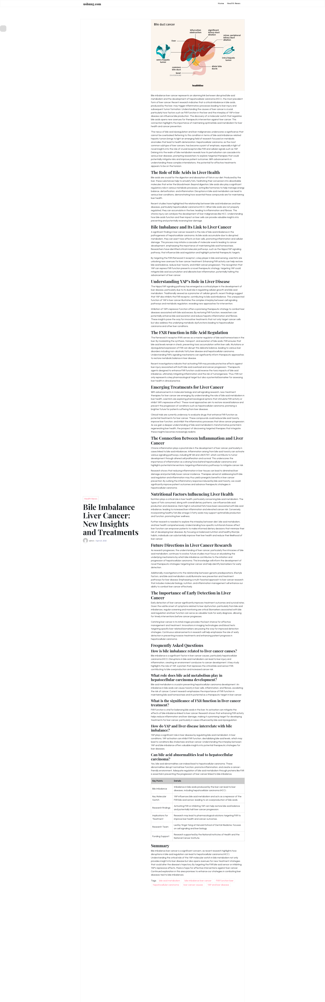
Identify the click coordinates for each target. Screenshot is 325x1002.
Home (221, 3)
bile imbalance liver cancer (198, 880)
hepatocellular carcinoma (166, 884)
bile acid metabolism (169, 880)
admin (91, 541)
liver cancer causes (193, 884)
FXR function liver (224, 880)
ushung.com (92, 4)
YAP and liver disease (218, 884)
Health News (233, 3)
